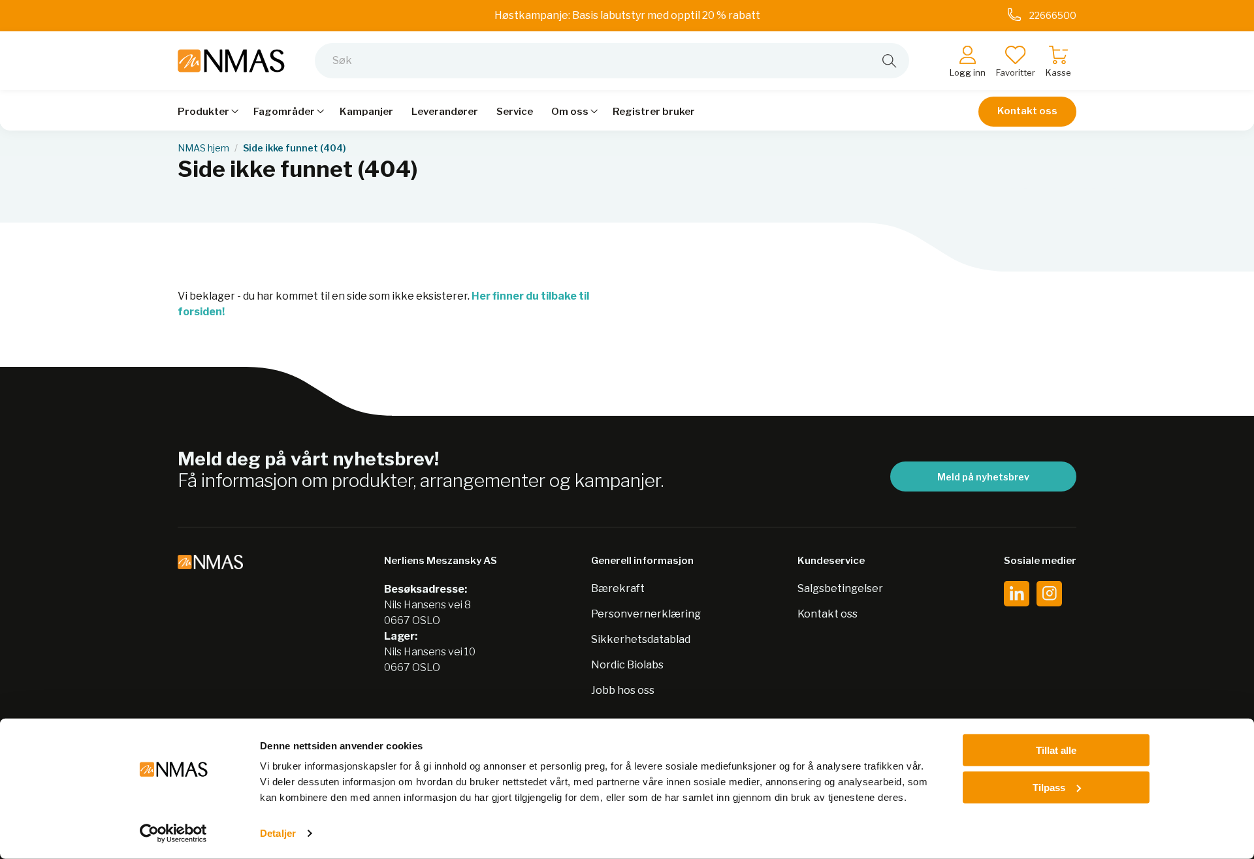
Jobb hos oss (622, 690)
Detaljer (278, 833)
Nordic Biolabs (627, 665)
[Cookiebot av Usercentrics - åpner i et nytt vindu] (173, 833)
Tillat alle (1056, 750)
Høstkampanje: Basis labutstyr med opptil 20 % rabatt (627, 15)
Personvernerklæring (646, 614)
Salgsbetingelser (840, 588)
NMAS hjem (203, 148)
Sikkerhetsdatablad (640, 639)
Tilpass (1049, 786)
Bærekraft (618, 588)
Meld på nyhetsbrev (983, 476)
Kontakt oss (1027, 111)
